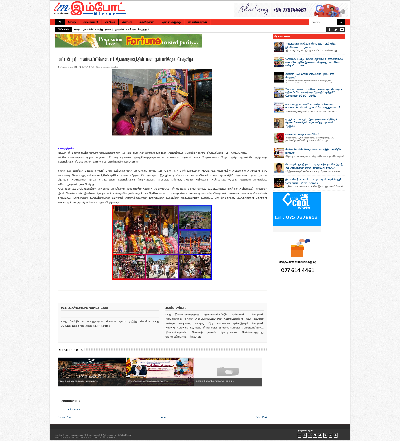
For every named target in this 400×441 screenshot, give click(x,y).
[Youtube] (342, 30)
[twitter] (336, 30)
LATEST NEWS (88, 67)
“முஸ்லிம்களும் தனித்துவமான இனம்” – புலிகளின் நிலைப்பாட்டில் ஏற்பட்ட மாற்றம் (117, 29)
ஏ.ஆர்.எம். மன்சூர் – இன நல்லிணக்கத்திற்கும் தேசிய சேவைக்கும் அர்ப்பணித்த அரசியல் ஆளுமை (311, 123)
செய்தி (72, 22)
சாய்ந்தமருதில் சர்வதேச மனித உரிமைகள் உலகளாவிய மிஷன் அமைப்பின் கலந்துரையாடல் (312, 106)
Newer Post (64, 417)
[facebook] (329, 30)
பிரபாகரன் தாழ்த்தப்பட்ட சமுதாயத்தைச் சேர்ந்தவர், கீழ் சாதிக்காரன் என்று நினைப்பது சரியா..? (314, 166)
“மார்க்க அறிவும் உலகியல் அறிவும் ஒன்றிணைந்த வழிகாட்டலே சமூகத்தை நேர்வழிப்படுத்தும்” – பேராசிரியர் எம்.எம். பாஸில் (313, 93)
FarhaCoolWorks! (124, 435)
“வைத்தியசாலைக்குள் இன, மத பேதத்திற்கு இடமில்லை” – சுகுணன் (310, 45)
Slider (98, 67)
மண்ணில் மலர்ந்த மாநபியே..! (302, 134)
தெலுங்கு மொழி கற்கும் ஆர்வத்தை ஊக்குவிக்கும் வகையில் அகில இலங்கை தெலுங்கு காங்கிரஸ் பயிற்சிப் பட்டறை (314, 62)
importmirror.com (61, 437)
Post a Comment (71, 409)
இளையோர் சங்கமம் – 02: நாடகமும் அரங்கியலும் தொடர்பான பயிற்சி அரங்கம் (313, 181)
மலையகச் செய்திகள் (110, 67)
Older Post (261, 417)
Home (162, 417)
